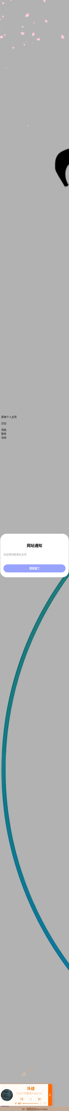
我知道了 (34, 568)
